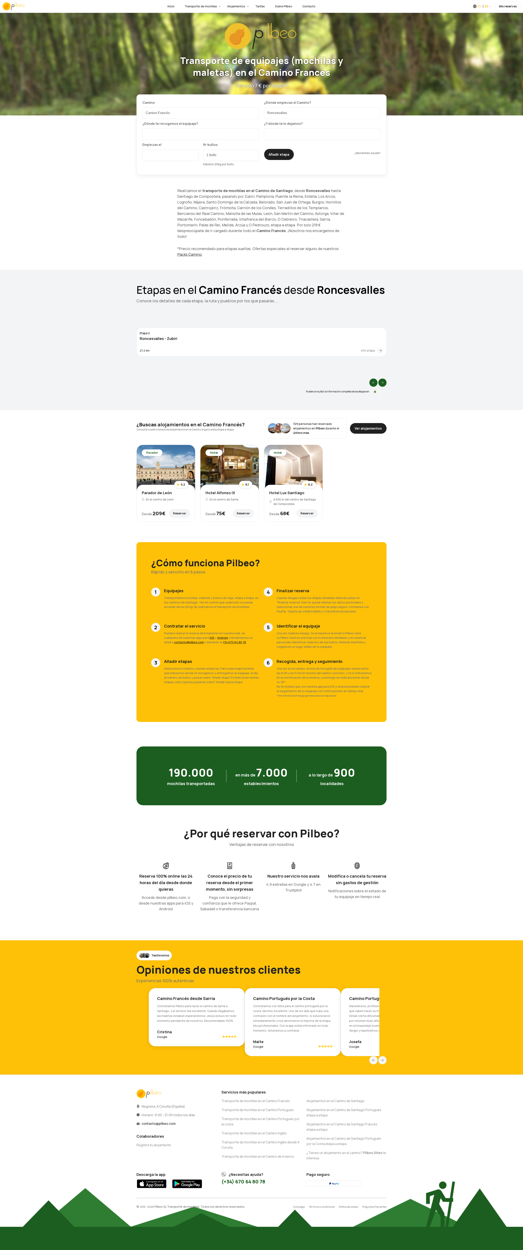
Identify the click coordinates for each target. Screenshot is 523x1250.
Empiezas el (151, 144)
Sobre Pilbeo (283, 6)
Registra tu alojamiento (153, 1145)
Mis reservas (508, 6)
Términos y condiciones (322, 1207)
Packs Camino (189, 254)
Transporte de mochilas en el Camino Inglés (254, 1133)
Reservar (179, 513)
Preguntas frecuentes (374, 1207)
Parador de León (157, 492)
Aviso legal (299, 1207)
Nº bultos (210, 144)
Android (222, 638)
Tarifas (260, 6)
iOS (212, 638)
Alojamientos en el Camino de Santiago (335, 1101)
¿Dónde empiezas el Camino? (287, 102)
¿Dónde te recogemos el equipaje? (170, 123)
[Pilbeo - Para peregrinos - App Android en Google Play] (187, 1189)
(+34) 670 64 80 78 (243, 1181)
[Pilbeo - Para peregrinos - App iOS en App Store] (151, 1189)
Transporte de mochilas (201, 6)
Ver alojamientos (368, 428)
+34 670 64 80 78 (234, 642)
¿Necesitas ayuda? (368, 153)
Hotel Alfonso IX (220, 492)
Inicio (171, 6)
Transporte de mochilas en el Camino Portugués (257, 1110)
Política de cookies (348, 1207)
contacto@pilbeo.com (189, 642)
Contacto (308, 6)
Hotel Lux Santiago (286, 492)
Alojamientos (236, 6)
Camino (148, 102)
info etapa (368, 350)
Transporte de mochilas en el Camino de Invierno (257, 1156)
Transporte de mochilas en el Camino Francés (255, 1101)
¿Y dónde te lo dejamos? (283, 123)
